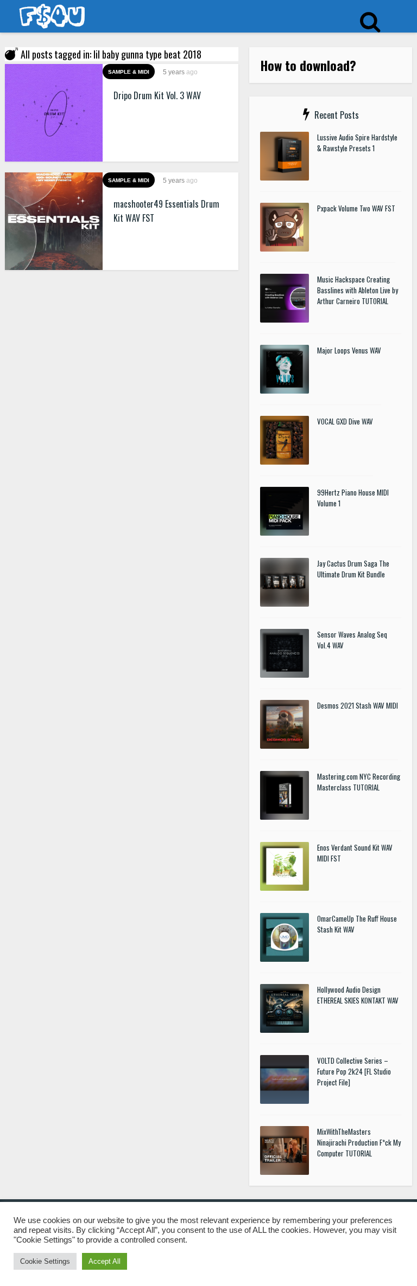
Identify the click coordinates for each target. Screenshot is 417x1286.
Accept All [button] (105, 1261)
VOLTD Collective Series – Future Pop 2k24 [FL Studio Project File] (354, 1071)
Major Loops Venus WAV (349, 350)
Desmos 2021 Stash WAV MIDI (357, 705)
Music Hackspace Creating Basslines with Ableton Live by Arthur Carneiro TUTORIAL (357, 290)
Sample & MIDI (128, 72)
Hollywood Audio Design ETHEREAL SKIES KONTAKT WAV (358, 995)
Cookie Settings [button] (45, 1261)
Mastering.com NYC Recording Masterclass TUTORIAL (358, 782)
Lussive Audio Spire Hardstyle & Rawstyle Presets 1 (357, 142)
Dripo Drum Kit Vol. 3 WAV (157, 95)
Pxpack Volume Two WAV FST (356, 208)
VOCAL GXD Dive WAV (345, 421)
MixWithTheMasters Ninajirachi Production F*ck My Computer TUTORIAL (359, 1142)
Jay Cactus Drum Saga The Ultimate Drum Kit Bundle (353, 569)
